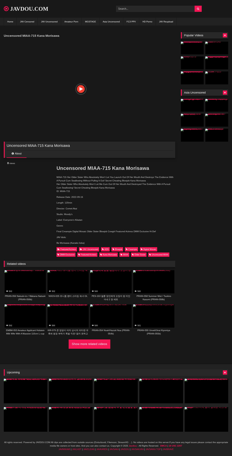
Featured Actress (68, 249)
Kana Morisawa (110, 254)
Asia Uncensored (111, 21)
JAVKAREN (101, 449)
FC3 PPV (131, 21)
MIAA (125, 254)
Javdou (133, 445)
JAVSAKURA (137, 449)
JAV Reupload (166, 21)
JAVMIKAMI (64, 449)
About (17, 153)
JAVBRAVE (168, 449)
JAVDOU (125, 449)
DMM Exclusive (67, 254)
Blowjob (118, 249)
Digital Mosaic (149, 249)
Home (10, 21)
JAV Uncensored (49, 21)
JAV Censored (27, 21)
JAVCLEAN (88, 449)
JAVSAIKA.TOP (153, 449)
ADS (106, 249)
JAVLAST (76, 449)
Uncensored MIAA (160, 254)
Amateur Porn (71, 21)
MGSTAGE (90, 21)
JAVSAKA (114, 449)
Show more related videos (89, 344)
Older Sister (139, 254)
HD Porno (147, 21)
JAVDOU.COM (28, 9)
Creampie (132, 249)
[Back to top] (222, 447)
